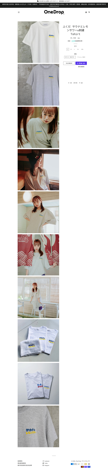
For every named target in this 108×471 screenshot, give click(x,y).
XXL (82, 49)
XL (78, 49)
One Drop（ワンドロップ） (83, 461)
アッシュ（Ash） (81, 57)
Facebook (46, 461)
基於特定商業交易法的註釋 (25, 465)
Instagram (46, 465)
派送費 (73, 41)
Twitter (46, 463)
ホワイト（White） (70, 57)
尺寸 (75, 46)
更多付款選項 (81, 66)
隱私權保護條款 (22, 463)
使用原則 (20, 461)
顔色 (75, 54)
